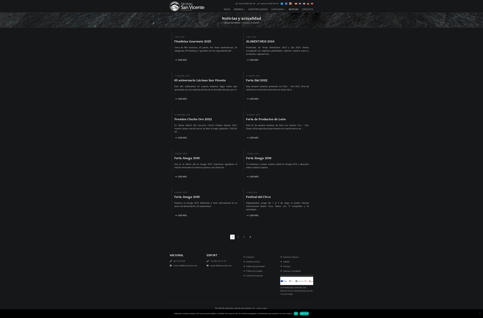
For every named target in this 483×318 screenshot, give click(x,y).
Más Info (304, 313)
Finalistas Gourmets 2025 (192, 41)
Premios (286, 266)
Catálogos (277, 9)
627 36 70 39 (179, 261)
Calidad (286, 261)
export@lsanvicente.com (221, 265)
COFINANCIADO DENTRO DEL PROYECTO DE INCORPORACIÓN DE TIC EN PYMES (296, 290)
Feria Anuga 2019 (187, 158)
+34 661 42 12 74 (218, 261)
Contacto (307, 9)
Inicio (227, 9)
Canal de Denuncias (254, 275)
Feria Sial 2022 (256, 80)
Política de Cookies (254, 271)
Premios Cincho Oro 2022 (193, 119)
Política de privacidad (255, 266)
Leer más (182, 60)
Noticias (293, 9)
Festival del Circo (258, 197)
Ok (296, 313)
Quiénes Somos (253, 261)
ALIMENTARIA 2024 (260, 41)
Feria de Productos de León (266, 119)
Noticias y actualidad (292, 271)
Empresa (239, 9)
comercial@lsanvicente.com (185, 265)
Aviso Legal (262, 308)
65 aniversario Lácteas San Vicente (200, 80)
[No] (480, 313)
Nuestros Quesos (258, 9)
